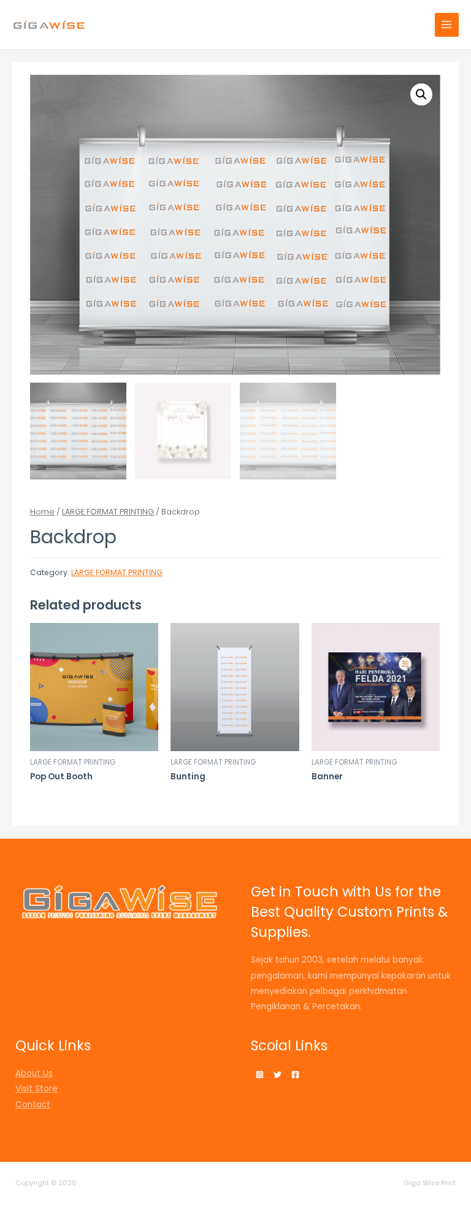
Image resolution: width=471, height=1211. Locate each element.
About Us (34, 1073)
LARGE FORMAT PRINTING (108, 511)
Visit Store (36, 1088)
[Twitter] (277, 1074)
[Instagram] (260, 1074)
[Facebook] (295, 1074)
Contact (32, 1104)
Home (42, 511)
